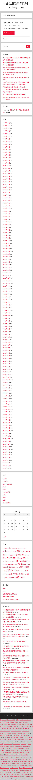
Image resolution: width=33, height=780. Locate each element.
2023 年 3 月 (6, 216)
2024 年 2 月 (6, 195)
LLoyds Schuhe (4, 759)
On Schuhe (15, 763)
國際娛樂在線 (6, 492)
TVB (14, 551)
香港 (6, 39)
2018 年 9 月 (6, 350)
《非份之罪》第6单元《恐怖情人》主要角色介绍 (16, 706)
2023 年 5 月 (6, 211)
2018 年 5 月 (6, 361)
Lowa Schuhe (8, 744)
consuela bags (23, 759)
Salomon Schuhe (10, 742)
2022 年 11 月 (6, 224)
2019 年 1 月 (6, 339)
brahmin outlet (27, 770)
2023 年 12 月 (6, 200)
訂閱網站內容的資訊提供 (10, 594)
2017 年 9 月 (6, 382)
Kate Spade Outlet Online (7, 770)
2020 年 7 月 (6, 291)
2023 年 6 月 (6, 208)
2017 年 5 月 (6, 393)
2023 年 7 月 (6, 206)
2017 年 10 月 (6, 380)
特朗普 (21, 564)
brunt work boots (5, 731)
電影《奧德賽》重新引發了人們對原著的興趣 (15, 697)
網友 (18, 567)
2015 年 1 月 (6, 468)
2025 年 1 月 (6, 165)
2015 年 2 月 (6, 465)
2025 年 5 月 (6, 157)
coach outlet (25, 731)
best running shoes (10, 752)
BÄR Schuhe (11, 772)
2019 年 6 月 (6, 326)
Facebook (7, 548)
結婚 (14, 567)
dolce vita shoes (4, 722)
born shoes (3, 748)
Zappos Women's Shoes (24, 720)
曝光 (26, 561)
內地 (9, 555)
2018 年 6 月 (6, 358)
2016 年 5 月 (6, 425)
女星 (10, 558)
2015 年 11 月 (6, 441)
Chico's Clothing (11, 720)
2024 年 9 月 (6, 176)
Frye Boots (3, 720)
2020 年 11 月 (6, 281)
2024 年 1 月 (6, 198)
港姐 (10, 564)
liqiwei (18, 25)
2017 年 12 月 (6, 374)
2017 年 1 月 (6, 404)
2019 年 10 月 (6, 315)
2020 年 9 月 (6, 286)
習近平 (18, 570)
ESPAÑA (5, 481)
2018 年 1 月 (6, 372)
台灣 (4, 487)
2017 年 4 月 (6, 396)
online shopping (7, 484)
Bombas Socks (14, 768)
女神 (16, 558)
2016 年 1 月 (6, 436)
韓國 (11, 577)
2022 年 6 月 (6, 230)
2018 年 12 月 (6, 342)
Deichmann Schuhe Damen (12, 755)
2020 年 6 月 (6, 294)
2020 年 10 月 (7, 283)
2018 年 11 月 (6, 345)
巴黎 (20, 558)
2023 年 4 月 (6, 214)
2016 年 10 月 (6, 412)
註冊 (4, 588)
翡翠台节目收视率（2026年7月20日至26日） (15, 702)
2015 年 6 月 (6, 455)
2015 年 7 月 (6, 452)
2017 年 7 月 (6, 388)
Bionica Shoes (4, 766)
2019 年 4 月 (6, 331)
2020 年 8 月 (6, 289)
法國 (5, 564)
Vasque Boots (20, 737)
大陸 (4, 495)
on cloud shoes (11, 737)
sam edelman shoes (16, 746)
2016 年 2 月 (6, 433)
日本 (18, 561)
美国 (4, 497)
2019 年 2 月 (6, 337)
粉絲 (10, 567)
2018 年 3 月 (6, 366)
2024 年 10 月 (6, 174)
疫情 (27, 564)
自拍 (7, 574)
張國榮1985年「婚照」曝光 (13, 22)
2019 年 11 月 (6, 313)
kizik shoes (25, 722)
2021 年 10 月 (6, 251)
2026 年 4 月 (6, 133)
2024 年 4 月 (6, 190)
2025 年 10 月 (6, 144)
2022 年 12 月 (6, 222)
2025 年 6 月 (6, 155)
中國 (20, 551)
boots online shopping (12, 757)
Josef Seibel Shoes (25, 763)
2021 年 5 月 (6, 264)
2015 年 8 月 (6, 449)
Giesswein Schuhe (21, 772)
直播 (5, 567)
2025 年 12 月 (6, 141)
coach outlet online (22, 750)
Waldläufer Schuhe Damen (15, 726)
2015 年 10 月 (6, 444)
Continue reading (8, 33)
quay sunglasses (24, 728)
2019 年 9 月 (6, 318)
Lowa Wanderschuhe (15, 776)
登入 (4, 591)
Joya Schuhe (26, 733)
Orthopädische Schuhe (25, 768)
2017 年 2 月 (6, 401)
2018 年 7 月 (6, 355)
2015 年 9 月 (6, 447)
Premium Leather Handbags (9, 779)
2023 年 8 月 (6, 203)
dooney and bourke (25, 757)
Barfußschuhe (12, 739)
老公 (23, 570)
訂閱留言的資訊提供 (8, 596)
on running (24, 744)
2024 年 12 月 (6, 168)
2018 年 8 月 (6, 353)
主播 (26, 551)
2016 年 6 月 (6, 422)
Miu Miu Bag (22, 724)
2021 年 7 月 (6, 259)
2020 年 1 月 (6, 307)
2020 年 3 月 (6, 302)
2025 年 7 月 (6, 152)
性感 (7, 561)
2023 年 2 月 (6, 219)
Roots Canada (4, 776)
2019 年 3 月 (6, 334)
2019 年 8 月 (6, 321)
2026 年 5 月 (6, 131)
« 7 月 (4, 537)
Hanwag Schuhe (12, 748)
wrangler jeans (12, 761)
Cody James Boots (6, 728)
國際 (4, 489)
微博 (25, 558)
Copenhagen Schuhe (16, 733)
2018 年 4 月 (6, 363)
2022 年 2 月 (6, 240)
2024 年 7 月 (6, 182)
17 (4, 526)
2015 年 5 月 (6, 457)
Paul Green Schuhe (27, 776)
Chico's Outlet (16, 774)
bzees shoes (26, 746)
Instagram (14, 548)
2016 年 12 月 (6, 406)
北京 (13, 555)
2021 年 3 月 (6, 270)
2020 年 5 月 (6, 297)
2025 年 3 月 (6, 160)
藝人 (19, 574)
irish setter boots (28, 726)
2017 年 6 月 (6, 390)
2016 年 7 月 (6, 420)
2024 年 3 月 (6, 192)
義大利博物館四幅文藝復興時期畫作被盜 (14, 94)
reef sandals (12, 750)
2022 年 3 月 (6, 238)
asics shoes (3, 735)
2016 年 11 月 (6, 409)
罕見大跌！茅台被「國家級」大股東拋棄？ (14, 87)
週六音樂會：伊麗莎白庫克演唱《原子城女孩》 (16, 672)
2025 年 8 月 (6, 149)
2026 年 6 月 (6, 128)
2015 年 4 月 (6, 460)
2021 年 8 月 (6, 256)
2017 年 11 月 (6, 377)
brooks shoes (14, 724)
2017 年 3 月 (6, 398)
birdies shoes (3, 739)
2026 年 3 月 (6, 136)
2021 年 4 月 (6, 267)
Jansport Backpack (6, 763)
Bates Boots (12, 766)
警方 (24, 574)
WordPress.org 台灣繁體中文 (11, 599)
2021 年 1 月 (6, 275)
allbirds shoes (21, 748)
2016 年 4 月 (6, 428)
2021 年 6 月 (6, 262)
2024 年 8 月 (6, 179)
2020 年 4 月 (6, 299)
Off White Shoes (22, 761)
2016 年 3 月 (6, 430)
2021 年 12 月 (6, 246)
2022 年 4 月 (6, 235)
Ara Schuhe (15, 728)
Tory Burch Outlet (22, 766)
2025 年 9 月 (6, 147)
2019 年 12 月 (6, 310)
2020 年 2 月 (6, 305)
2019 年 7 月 (6, 323)
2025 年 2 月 (6, 163)
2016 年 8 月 (6, 417)
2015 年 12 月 (6, 438)
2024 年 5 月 (6, 187)
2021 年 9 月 (6, 254)
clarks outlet (16, 744)
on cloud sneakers (16, 731)
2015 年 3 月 (6, 463)
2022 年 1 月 (6, 243)
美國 (11, 570)
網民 (23, 567)
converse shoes (4, 733)
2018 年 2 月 (6, 369)
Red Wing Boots (18, 735)
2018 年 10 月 (6, 347)
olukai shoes (28, 737)
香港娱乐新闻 (6, 503)
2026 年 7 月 (6, 125)
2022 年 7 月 (6, 227)
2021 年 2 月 (6, 273)
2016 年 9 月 (6, 414)
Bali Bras (30, 761)
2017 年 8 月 (6, 385)
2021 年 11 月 (6, 248)
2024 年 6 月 (6, 184)
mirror (19, 548)
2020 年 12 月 (6, 278)
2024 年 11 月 (6, 171)
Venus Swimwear (26, 774)
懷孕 (12, 561)
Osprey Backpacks (23, 779)
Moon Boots (18, 770)
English (5, 479)
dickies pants (20, 752)
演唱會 (14, 564)
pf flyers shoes (14, 759)
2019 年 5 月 (6, 329)
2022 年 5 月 (6, 232)
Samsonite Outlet (5, 724)
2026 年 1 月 (6, 139)
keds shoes (20, 739)
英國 (12, 574)
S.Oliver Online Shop (16, 722)
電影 (7, 577)
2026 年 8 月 (6, 123)
